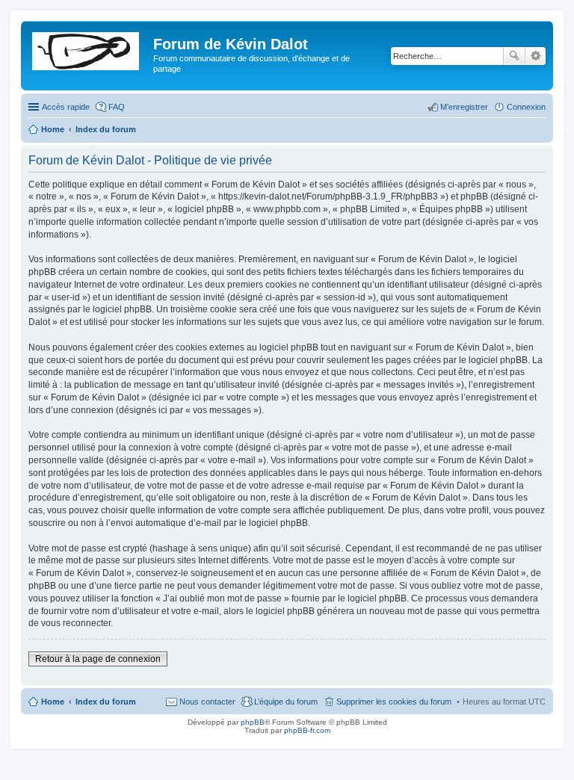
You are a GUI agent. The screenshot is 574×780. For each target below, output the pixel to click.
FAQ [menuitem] (116, 106)
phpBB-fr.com (307, 730)
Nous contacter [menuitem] (207, 701)
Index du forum (105, 701)
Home (52, 701)
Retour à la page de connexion (98, 659)
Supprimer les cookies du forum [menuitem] (393, 701)
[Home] (89, 48)
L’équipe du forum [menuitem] (286, 701)
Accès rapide (66, 106)
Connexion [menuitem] (526, 106)
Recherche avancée (535, 56)
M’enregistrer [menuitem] (464, 106)
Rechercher (514, 56)
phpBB (253, 722)
